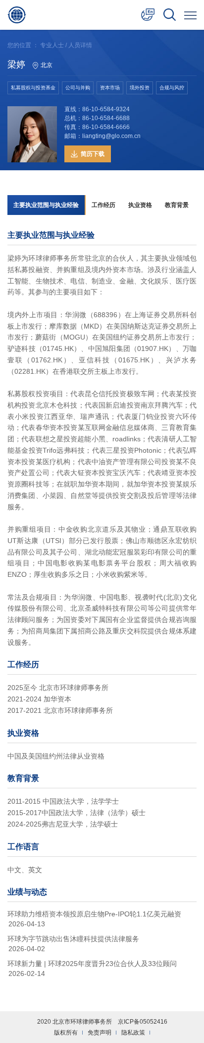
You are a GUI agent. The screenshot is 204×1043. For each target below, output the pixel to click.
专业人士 (52, 45)
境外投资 (140, 87)
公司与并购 (77, 87)
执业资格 (140, 205)
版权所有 (66, 1032)
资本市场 (110, 87)
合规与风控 (171, 87)
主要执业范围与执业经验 (46, 205)
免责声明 (99, 1032)
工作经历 (103, 205)
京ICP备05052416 (142, 1021)
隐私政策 (133, 1032)
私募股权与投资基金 (33, 87)
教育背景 (177, 205)
